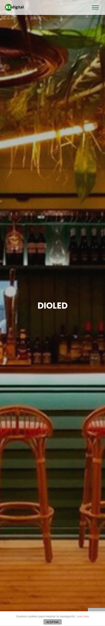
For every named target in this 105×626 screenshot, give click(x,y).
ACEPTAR (52, 622)
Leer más (83, 616)
